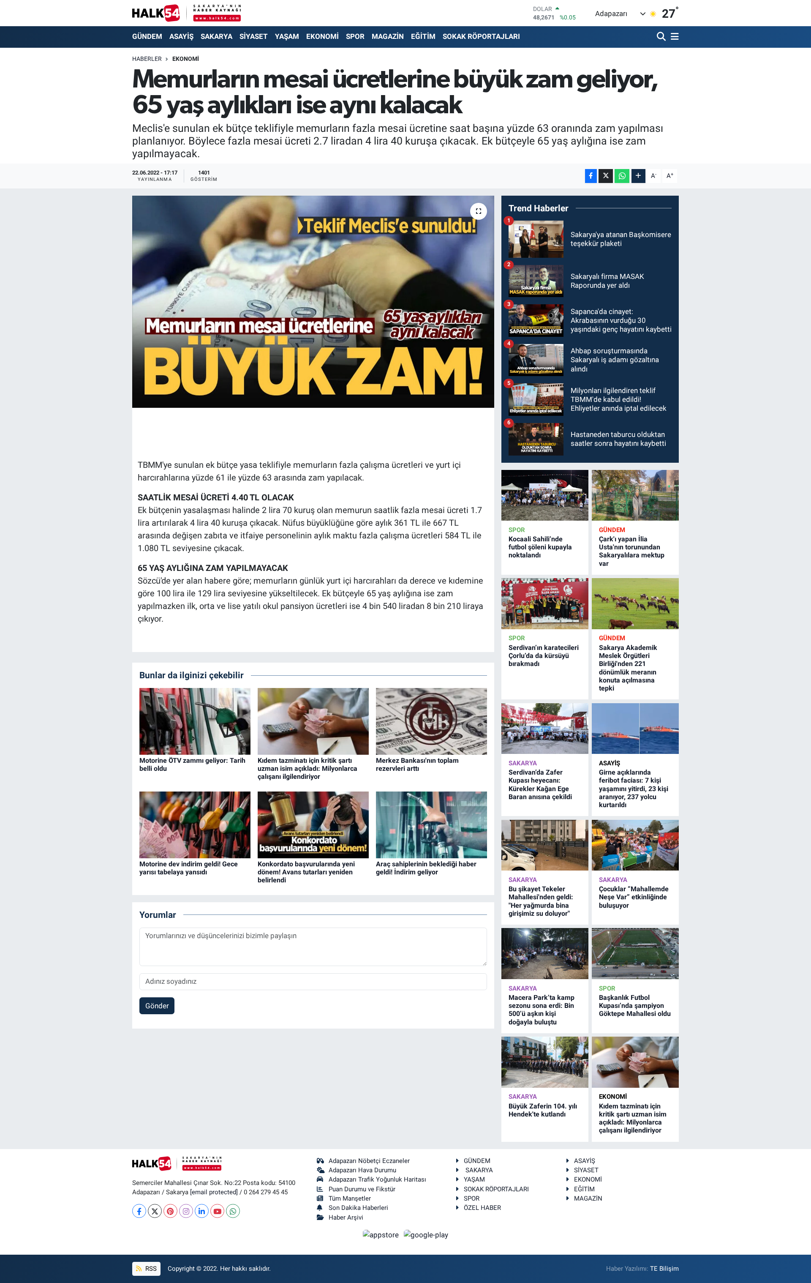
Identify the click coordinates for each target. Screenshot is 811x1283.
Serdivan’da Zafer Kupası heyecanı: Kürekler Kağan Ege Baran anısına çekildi (540, 784)
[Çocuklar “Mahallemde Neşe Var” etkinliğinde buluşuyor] (635, 845)
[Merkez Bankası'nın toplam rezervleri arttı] (431, 720)
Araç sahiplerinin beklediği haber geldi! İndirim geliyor (426, 868)
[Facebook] (139, 1211)
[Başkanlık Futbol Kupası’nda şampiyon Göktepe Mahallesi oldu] (635, 953)
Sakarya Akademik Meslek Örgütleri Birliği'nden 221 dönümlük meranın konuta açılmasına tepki (628, 668)
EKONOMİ (322, 36)
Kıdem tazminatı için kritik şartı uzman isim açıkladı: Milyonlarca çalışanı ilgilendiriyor (307, 768)
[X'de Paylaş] (606, 176)
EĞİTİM (423, 36)
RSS (150, 1268)
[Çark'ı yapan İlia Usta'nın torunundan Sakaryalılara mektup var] (635, 495)
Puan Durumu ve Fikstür (362, 1189)
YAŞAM (287, 36)
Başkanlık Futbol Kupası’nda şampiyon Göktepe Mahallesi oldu (635, 1006)
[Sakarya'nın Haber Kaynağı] (186, 13)
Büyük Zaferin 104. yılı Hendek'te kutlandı (543, 1110)
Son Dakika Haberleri (358, 1208)
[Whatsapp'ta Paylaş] (622, 176)
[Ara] (662, 37)
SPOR (355, 36)
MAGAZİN (388, 36)
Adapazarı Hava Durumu (362, 1170)
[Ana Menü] (673, 37)
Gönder (157, 1006)
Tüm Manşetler (350, 1198)
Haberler (147, 58)
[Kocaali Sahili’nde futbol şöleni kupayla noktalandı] (544, 495)
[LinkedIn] (202, 1211)
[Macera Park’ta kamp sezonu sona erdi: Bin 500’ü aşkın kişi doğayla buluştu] (544, 953)
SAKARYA (216, 36)
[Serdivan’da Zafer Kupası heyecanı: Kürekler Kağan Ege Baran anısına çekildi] (544, 728)
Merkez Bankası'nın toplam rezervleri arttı (417, 764)
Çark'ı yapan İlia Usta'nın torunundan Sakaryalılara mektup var (631, 551)
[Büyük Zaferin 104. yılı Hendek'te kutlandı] (544, 1062)
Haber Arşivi (346, 1217)
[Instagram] (186, 1211)
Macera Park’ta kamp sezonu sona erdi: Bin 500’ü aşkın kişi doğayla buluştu (541, 1010)
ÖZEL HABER (482, 1208)
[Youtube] (217, 1211)
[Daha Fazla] (638, 176)
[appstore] (382, 1234)
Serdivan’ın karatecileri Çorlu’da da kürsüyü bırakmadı (544, 656)
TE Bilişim (664, 1268)
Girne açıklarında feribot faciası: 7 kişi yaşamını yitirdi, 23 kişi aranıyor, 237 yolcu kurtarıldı (633, 788)
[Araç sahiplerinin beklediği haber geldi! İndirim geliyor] (431, 824)
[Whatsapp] (233, 1211)
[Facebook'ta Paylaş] (591, 176)
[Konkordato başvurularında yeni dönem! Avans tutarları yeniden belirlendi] (313, 824)
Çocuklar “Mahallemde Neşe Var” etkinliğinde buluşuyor (634, 897)
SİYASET (253, 36)
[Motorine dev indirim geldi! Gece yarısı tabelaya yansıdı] (194, 824)
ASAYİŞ (181, 36)
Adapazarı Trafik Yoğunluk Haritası (377, 1179)
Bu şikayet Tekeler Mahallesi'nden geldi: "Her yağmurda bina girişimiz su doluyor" (541, 901)
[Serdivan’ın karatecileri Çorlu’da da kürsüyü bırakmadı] (544, 603)
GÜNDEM (147, 36)
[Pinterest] (170, 1211)
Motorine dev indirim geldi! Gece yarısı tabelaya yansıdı (188, 868)
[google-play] (426, 1234)
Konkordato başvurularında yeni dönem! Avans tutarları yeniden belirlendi (306, 872)
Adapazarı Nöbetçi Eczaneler (369, 1161)
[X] (155, 1211)
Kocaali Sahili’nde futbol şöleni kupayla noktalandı (540, 547)
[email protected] (214, 1192)
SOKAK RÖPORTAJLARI (481, 36)
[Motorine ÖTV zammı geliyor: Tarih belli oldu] (194, 720)
